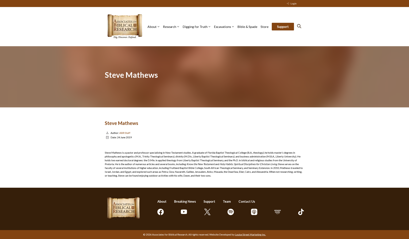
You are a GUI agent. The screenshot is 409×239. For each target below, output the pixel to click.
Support (283, 27)
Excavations (222, 27)
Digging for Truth (195, 27)
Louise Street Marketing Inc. (250, 234)
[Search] (299, 26)
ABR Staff (124, 132)
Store (265, 27)
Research (169, 27)
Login (293, 3)
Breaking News (185, 201)
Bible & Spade (247, 27)
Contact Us (247, 201)
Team (227, 201)
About (152, 27)
